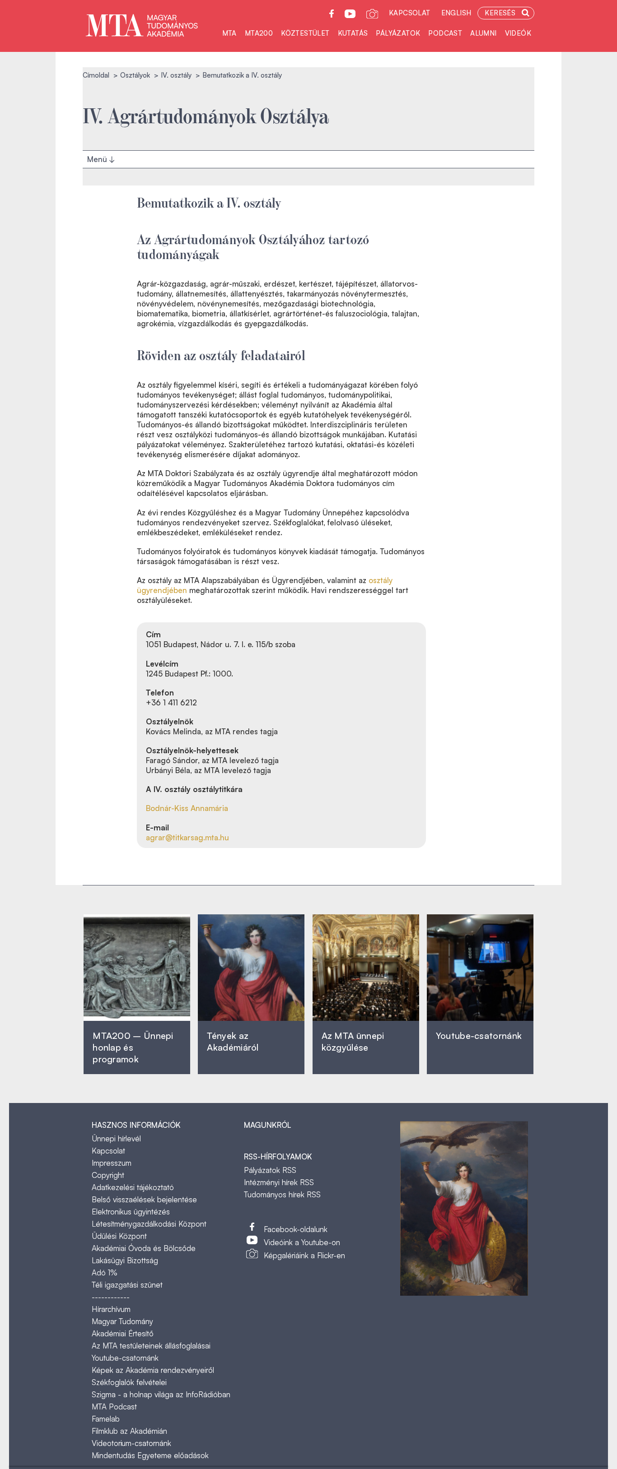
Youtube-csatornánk (125, 1357)
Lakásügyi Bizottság (125, 1260)
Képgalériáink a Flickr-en (304, 1255)
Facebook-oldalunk (295, 1229)
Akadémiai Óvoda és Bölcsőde (144, 1248)
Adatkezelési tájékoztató (133, 1187)
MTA (229, 33)
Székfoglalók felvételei (129, 1382)
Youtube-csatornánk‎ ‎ (479, 1035)
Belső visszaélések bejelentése (144, 1199)
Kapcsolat (409, 13)
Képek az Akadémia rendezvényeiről (153, 1370)
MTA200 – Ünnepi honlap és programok (133, 1047)
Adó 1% (104, 1272)
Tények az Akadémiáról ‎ (232, 1041)
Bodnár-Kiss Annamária (187, 808)
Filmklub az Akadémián (129, 1431)
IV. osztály (176, 75)
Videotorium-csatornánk (131, 1443)
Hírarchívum (111, 1309)
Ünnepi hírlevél (116, 1138)
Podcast (445, 33)
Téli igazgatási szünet (127, 1284)
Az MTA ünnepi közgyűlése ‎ (353, 1041)
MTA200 (259, 33)
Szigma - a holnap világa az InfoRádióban (161, 1394)
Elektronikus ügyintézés (131, 1211)
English (456, 13)
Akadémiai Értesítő (123, 1333)
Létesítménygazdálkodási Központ (149, 1223)
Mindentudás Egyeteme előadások (150, 1455)
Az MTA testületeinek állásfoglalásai (151, 1345)
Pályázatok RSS (270, 1170)
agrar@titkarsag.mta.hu (187, 837)
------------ (111, 1297)
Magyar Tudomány (122, 1321)
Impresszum (111, 1163)
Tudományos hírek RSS (282, 1194)
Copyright (108, 1175)
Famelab (106, 1418)
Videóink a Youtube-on (302, 1242)
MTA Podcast (114, 1406)
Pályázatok (398, 33)
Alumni (483, 33)
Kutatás (353, 33)
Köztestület (305, 33)
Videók (518, 33)
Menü (98, 156)
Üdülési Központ (119, 1236)
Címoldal (96, 75)
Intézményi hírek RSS (279, 1182)
